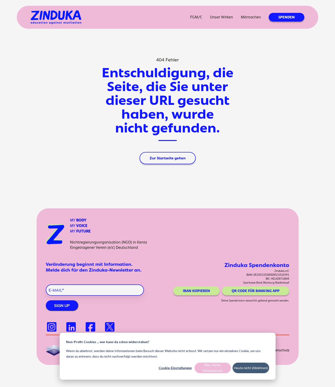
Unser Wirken (221, 17)
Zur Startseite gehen (168, 158)
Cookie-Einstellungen (175, 368)
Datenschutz (279, 350)
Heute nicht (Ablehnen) (251, 368)
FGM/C (196, 17)
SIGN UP (62, 305)
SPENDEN (286, 17)
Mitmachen (251, 17)
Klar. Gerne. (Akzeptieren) (212, 368)
